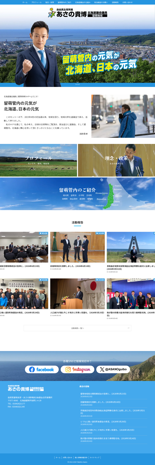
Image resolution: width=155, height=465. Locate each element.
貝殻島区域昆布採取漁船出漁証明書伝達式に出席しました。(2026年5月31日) (112, 413)
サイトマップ (94, 457)
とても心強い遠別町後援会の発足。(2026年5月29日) (104, 423)
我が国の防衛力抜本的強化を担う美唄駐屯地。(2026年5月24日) (108, 439)
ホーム (58, 457)
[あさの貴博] (77, 12)
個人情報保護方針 (81, 457)
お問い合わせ (67, 457)
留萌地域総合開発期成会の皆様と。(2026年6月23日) (103, 395)
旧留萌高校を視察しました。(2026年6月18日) (100, 403)
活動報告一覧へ (77, 328)
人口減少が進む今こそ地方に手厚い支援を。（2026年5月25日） (108, 431)
